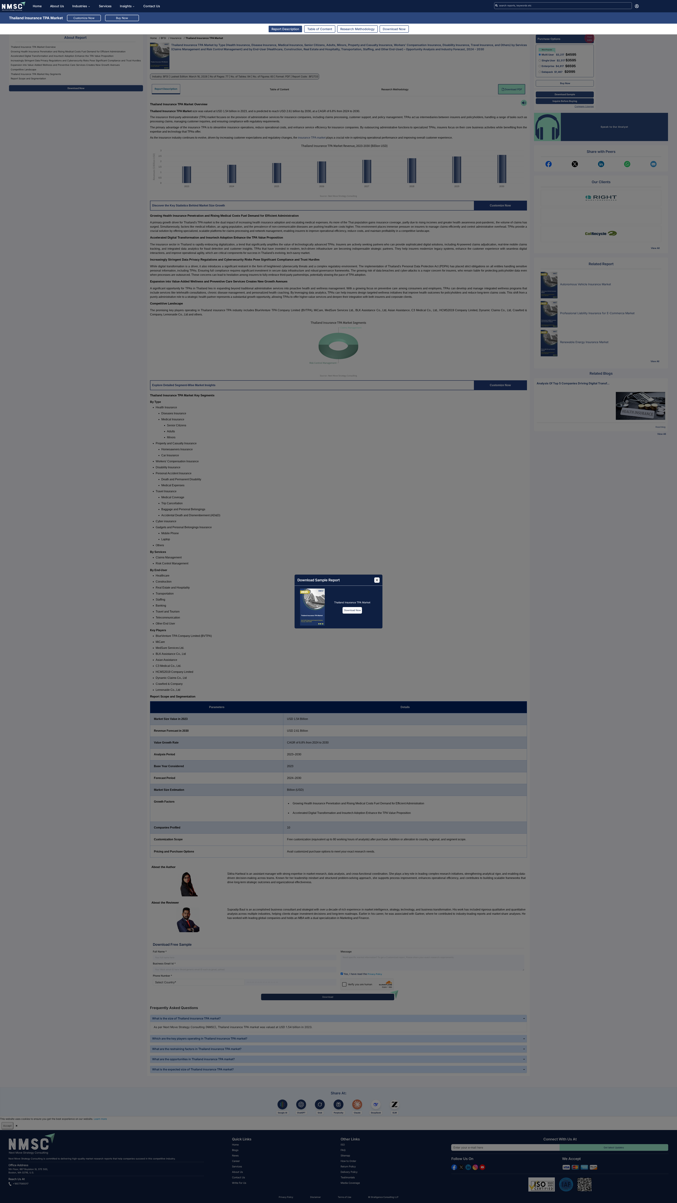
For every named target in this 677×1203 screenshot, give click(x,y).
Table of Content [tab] (319, 29)
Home (37, 6)
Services (105, 6)
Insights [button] (126, 6)
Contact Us (151, 6)
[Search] (496, 5)
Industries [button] (80, 6)
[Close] (377, 580)
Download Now (352, 610)
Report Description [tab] (285, 29)
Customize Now (83, 18)
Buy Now (122, 18)
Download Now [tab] (394, 29)
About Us (57, 6)
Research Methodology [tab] (357, 29)
